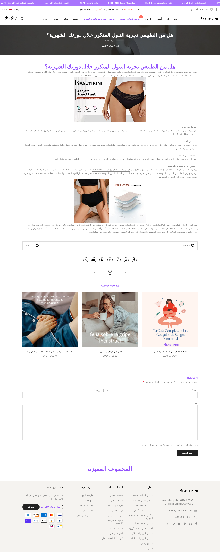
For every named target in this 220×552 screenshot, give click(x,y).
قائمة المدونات (86, 510)
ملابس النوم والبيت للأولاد (142, 533)
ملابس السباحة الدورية (131, 18)
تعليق (194, 403)
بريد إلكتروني (101, 390)
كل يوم (148, 18)
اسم (195, 390)
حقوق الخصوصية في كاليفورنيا (114, 522)
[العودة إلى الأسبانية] (110, 273)
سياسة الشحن (116, 495)
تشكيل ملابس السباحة (143, 500)
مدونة (56, 18)
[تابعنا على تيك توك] (191, 9)
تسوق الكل (172, 18)
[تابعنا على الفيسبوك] (216, 9)
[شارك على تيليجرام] (101, 259)
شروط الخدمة (116, 528)
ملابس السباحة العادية (143, 505)
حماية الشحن (117, 500)
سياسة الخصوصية (115, 515)
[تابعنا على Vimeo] (196, 9)
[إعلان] (189, 3)
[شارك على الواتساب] (85, 259)
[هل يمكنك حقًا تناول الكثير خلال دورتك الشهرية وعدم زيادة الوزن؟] (95, 273)
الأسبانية (112, 45)
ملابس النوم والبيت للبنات (141, 538)
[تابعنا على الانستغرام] (211, 9)
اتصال (45, 18)
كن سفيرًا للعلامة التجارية (111, 538)
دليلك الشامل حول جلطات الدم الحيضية (170, 351)
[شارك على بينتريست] (118, 259)
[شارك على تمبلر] (110, 259)
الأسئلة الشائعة (86, 505)
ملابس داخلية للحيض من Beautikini (97, 75)
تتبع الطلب (88, 500)
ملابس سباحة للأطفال (143, 510)
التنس (150, 548)
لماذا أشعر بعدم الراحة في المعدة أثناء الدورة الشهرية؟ (50, 351)
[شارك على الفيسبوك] (134, 259)
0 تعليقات (30, 245)
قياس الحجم (117, 510)
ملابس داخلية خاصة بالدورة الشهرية (99, 18)
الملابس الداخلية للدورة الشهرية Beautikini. (111, 169)
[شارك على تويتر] (126, 259)
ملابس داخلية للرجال (143, 523)
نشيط (75, 18)
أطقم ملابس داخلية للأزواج (141, 528)
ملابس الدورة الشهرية (83, 515)
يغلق (2, 3)
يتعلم (66, 18)
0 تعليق (104, 45)
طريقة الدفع (87, 495)
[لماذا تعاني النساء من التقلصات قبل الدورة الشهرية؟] (124, 273)
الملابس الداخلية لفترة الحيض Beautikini (127, 228)
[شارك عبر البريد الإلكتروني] (93, 259)
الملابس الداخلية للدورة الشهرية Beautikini (110, 173)
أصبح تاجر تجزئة (116, 533)
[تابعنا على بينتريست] (206, 9)
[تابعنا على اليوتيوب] (201, 9)
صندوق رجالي (147, 543)
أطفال (159, 18)
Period (186, 245)
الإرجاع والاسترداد (115, 505)
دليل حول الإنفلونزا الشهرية (110, 351)
